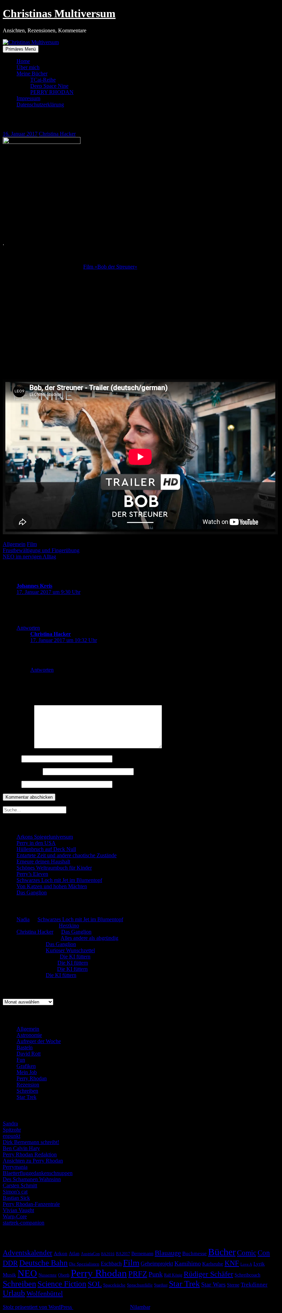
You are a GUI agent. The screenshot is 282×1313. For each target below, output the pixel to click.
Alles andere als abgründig (89, 938)
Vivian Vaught (18, 1210)
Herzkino (69, 925)
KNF (232, 1263)
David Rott (29, 1054)
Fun (21, 1060)
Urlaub (14, 1293)
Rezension (28, 1085)
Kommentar (18, 746)
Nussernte (48, 1275)
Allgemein (14, 544)
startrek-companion (23, 1223)
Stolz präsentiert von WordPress (38, 1307)
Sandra (10, 1123)
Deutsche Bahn (43, 1263)
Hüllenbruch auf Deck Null (46, 849)
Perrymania (15, 1167)
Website (11, 784)
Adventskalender (27, 1253)
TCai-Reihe (43, 80)
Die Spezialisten (84, 1264)
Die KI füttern (75, 956)
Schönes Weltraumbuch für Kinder (54, 868)
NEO (27, 1273)
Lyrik (259, 1264)
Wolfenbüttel (44, 1293)
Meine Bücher (32, 73)
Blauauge (168, 1253)
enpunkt (11, 1136)
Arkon (60, 1253)
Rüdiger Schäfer (208, 1274)
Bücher (222, 1252)
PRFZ (137, 1273)
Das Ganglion (32, 892)
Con (264, 1253)
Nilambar (140, 1307)
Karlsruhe (212, 1264)
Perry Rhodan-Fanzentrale (31, 1204)
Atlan (74, 1253)
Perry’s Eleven (32, 874)
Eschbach (111, 1264)
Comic (246, 1253)
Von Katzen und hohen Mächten (52, 886)
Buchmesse (194, 1253)
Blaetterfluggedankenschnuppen (38, 1173)
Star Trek (26, 1097)
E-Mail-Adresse (22, 771)
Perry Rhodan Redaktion (30, 1154)
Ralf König (173, 1275)
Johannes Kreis (34, 586)
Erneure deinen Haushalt (43, 861)
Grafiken (26, 1066)
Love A (246, 1264)
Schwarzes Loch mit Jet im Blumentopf (59, 880)
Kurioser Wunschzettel (70, 950)
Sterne (233, 1285)
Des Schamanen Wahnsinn (32, 1179)
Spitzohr (12, 1130)
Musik (9, 1275)
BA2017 (123, 1253)
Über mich (28, 67)
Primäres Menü (21, 49)
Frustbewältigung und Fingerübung (41, 550)
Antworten (28, 628)
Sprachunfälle (140, 1285)
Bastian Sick (16, 1198)
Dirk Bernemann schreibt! (31, 1142)
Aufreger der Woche (39, 1041)
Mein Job (27, 1072)
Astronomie (29, 1035)
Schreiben (27, 1091)
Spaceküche (114, 1285)
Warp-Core (15, 1216)
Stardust (160, 1285)
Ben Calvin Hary (21, 1148)
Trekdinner (254, 1284)
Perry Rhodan (32, 1078)
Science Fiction (61, 1284)
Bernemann (142, 1253)
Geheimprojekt (157, 1264)
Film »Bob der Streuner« (110, 267)
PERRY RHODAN (52, 92)
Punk (156, 1274)
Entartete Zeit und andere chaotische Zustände (67, 855)
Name (11, 758)
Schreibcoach (247, 1275)
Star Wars (213, 1284)
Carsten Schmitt (20, 1185)
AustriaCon (90, 1253)
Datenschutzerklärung (40, 104)
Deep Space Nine (49, 86)
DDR (10, 1263)
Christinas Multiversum (59, 13)
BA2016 (108, 1254)
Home (23, 61)
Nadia (23, 919)
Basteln (25, 1047)
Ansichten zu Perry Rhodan (33, 1161)
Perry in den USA (36, 843)
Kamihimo (187, 1263)
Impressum (28, 98)
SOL (95, 1284)
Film (32, 544)
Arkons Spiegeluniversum (45, 837)
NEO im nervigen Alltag (29, 556)
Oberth (63, 1275)
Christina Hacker (57, 134)
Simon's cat (15, 1192)
